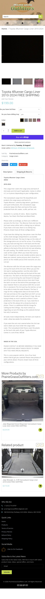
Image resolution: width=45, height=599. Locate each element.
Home (4, 28)
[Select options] (40, 430)
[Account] (22, 23)
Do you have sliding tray (10, 114)
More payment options (22, 142)
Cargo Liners (13, 156)
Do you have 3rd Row (7, 109)
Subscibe (7, 572)
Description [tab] (7, 172)
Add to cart (18, 131)
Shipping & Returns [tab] (24, 172)
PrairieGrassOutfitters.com (18, 153)
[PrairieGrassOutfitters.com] (22, 7)
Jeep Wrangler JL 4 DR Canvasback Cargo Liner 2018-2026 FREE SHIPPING (20, 481)
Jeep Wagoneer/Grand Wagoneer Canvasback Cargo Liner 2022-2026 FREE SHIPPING (22, 425)
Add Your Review (7, 99)
